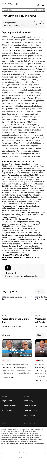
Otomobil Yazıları (9, 405)
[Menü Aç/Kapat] (43, 5)
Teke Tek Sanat (30, 410)
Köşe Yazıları (7, 401)
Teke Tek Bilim (30, 405)
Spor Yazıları (7, 410)
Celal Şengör (29, 415)
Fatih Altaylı (29, 401)
